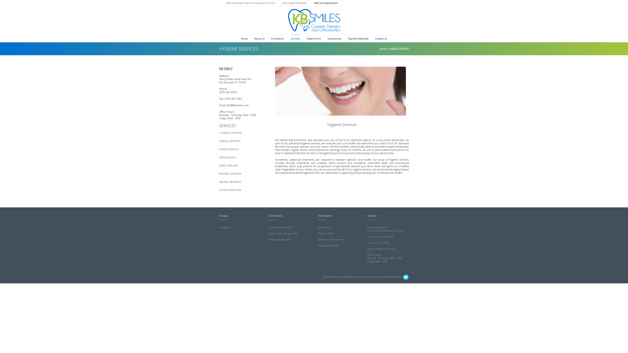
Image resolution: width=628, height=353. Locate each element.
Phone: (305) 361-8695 (380, 236)
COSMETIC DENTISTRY (230, 132)
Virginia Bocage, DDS (280, 239)
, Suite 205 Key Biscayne (250, 2)
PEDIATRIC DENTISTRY (230, 173)
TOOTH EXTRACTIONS (230, 190)
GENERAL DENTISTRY (230, 141)
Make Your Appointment (331, 239)
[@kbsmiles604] (407, 3)
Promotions (324, 227)
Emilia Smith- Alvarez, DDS (283, 233)
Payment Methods (328, 245)
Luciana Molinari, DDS (280, 227)
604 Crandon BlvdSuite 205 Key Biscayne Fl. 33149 (385, 229)
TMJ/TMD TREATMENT (230, 182)
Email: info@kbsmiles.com (381, 248)
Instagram (224, 227)
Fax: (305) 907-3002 (378, 242)
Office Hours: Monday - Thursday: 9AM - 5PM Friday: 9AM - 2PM (384, 258)
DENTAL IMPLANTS (228, 165)
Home (383, 48)
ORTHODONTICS (227, 157)
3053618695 (294, 2)
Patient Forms (325, 233)
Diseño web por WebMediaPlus (384, 276)
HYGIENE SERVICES (229, 149)
